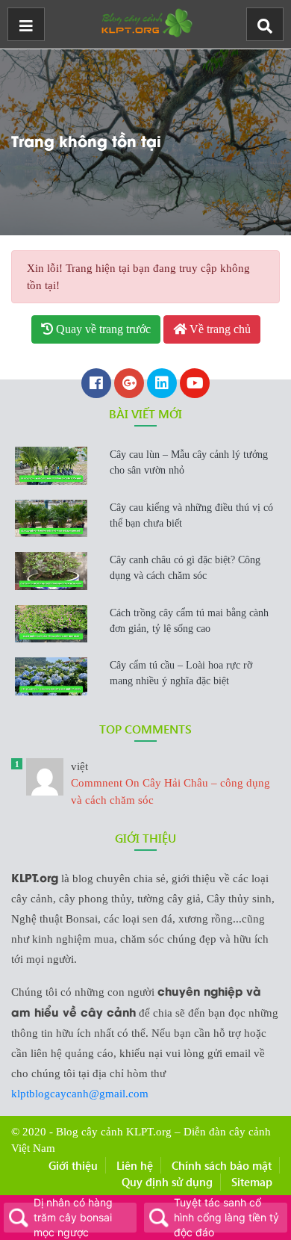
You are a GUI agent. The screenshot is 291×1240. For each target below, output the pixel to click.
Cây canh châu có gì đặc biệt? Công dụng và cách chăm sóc (185, 567)
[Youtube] (195, 385)
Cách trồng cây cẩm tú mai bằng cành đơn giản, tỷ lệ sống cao (189, 620)
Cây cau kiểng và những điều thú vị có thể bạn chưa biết (191, 515)
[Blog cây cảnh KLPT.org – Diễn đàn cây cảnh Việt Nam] (145, 20)
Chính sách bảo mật (222, 1165)
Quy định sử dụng (167, 1181)
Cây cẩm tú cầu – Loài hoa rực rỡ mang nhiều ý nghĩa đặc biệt (181, 673)
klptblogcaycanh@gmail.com (79, 1094)
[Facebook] (96, 385)
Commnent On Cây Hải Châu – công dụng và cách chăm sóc (170, 783)
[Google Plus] (129, 385)
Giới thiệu (73, 1165)
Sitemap (251, 1181)
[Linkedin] (162, 385)
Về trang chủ (219, 329)
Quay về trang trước (102, 329)
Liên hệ (134, 1165)
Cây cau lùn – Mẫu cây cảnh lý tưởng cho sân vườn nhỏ (189, 462)
